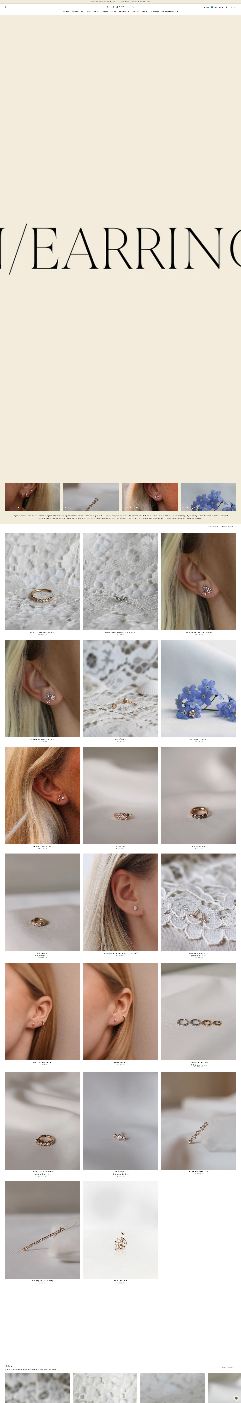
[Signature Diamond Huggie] (198, 1011)
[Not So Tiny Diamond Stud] (42, 1011)
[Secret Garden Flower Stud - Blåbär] (42, 688)
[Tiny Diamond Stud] (120, 1011)
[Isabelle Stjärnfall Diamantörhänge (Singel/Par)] (120, 581)
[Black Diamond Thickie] (198, 795)
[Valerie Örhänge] (120, 688)
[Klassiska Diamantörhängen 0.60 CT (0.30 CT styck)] (120, 902)
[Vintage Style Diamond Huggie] (42, 1121)
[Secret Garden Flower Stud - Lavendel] (198, 581)
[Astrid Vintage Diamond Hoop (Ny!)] (42, 581)
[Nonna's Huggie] (120, 795)
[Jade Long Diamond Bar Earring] (42, 1230)
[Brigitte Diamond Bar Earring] (198, 1121)
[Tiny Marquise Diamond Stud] (198, 902)
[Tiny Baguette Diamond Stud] (42, 795)
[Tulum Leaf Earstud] (120, 1230)
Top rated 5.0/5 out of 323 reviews (141, 2)
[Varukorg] (235, 7)
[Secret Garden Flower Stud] (198, 688)
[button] (231, 7)
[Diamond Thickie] (42, 902)
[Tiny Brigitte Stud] (120, 1121)
